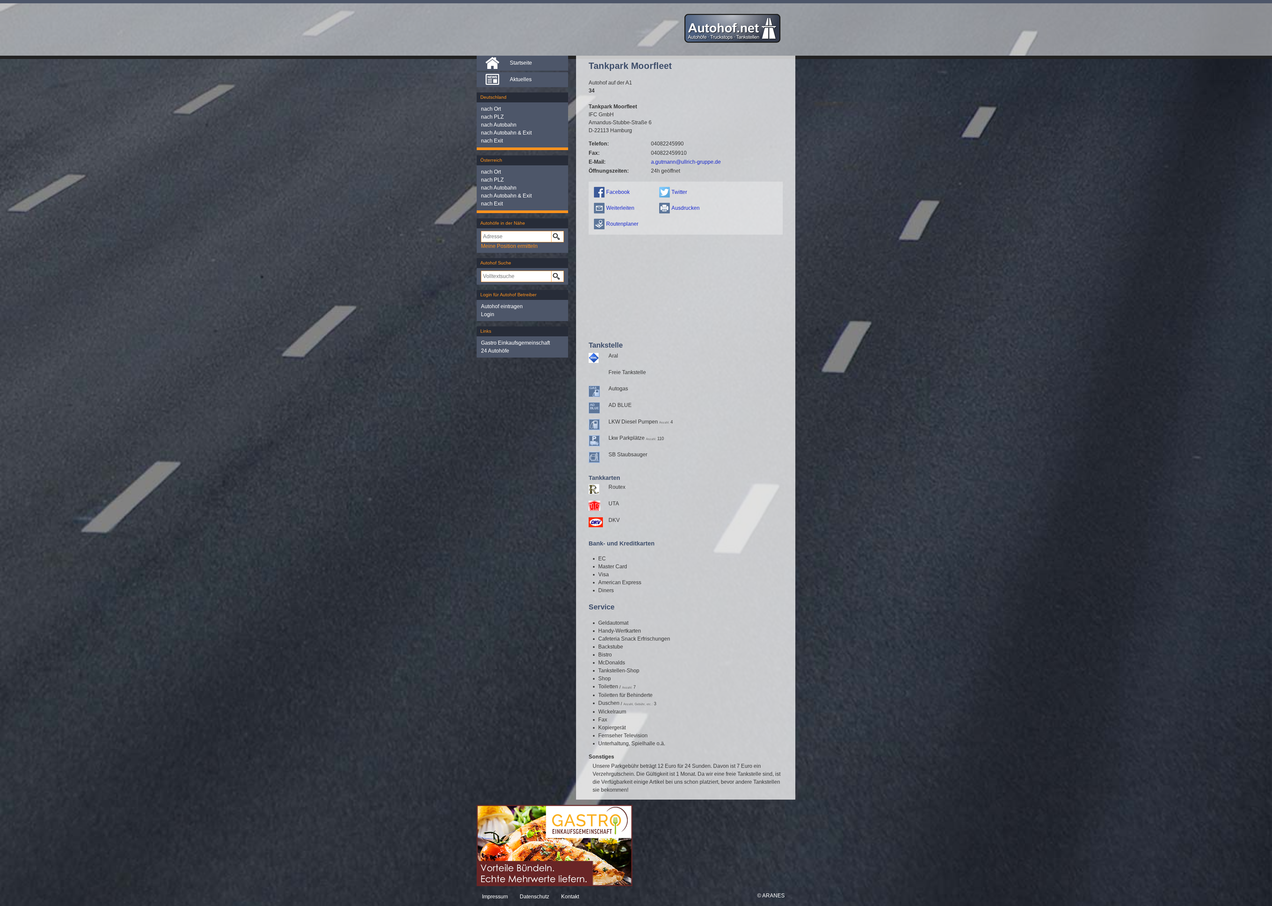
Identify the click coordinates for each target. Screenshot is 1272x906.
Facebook (618, 192)
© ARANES (771, 895)
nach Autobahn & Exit (506, 133)
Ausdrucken (685, 208)
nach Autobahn (498, 125)
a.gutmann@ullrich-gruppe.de (686, 162)
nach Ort (491, 109)
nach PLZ (492, 117)
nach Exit (492, 140)
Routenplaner (622, 224)
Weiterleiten (620, 208)
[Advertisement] (685, 286)
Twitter (679, 192)
